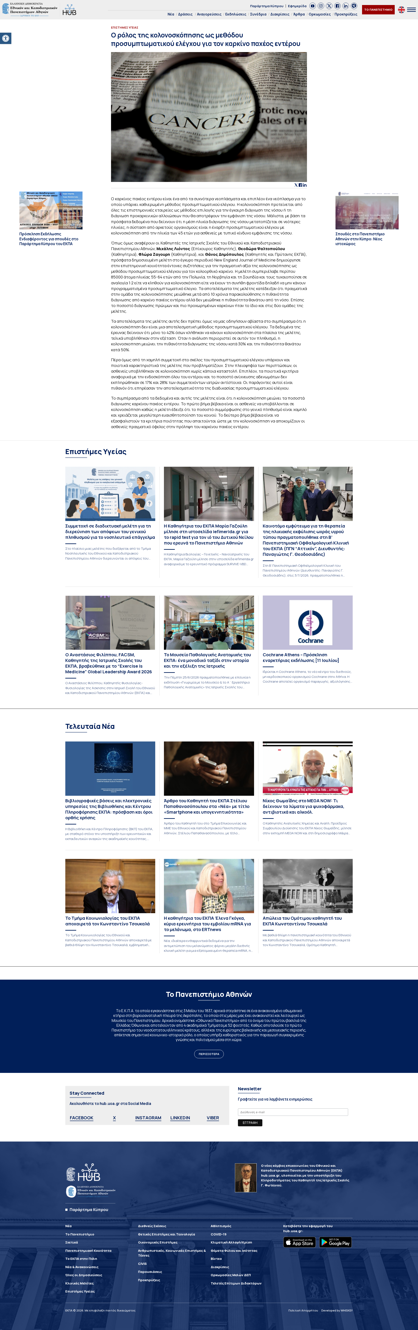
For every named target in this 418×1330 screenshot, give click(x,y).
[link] (5, 38)
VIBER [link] (213, 1118)
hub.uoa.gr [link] (292, 1231)
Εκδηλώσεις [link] (235, 14)
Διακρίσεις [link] (279, 14)
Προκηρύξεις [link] (346, 14)
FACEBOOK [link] (81, 1118)
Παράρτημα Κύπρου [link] (266, 6)
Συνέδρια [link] (258, 14)
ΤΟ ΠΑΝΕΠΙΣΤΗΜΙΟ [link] (378, 10)
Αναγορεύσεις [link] (209, 14)
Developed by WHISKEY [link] (337, 1310)
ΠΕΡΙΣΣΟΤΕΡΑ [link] (209, 1054)
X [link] (114, 1118)
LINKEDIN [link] (180, 1118)
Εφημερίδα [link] (297, 6)
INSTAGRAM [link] (148, 1118)
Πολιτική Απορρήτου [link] (303, 1310)
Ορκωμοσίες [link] (320, 14)
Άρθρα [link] (299, 14)
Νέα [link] (171, 14)
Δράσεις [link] (185, 14)
